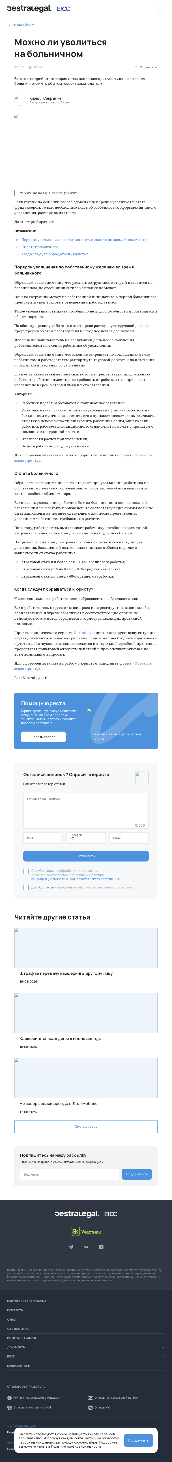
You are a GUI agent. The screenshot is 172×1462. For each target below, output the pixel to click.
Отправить (86, 856)
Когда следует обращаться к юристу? (55, 254)
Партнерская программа (26, 1301)
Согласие (46, 871)
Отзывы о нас (18, 1329)
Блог (11, 1356)
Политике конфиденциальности (76, 1446)
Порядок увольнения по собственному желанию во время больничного (85, 239)
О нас (11, 1319)
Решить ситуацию (21, 1338)
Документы (16, 1347)
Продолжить (138, 1440)
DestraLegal (84, 632)
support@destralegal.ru (22, 1426)
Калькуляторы (18, 1366)
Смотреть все (86, 1127)
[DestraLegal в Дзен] (101, 1247)
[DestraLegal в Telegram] (71, 1247)
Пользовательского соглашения (94, 879)
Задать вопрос (43, 737)
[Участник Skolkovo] (86, 1231)
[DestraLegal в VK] (86, 1247)
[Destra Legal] (38, 9)
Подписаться (136, 1174)
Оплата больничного (40, 246)
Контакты (15, 1310)
